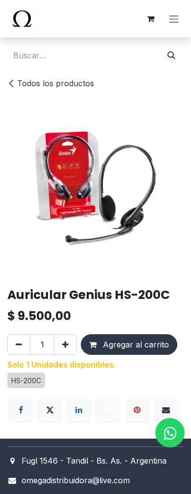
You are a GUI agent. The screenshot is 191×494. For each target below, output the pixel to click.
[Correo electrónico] (166, 409)
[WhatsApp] (107, 409)
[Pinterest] (137, 409)
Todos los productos (55, 83)
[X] (50, 409)
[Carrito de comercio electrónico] (150, 18)
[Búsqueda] (171, 55)
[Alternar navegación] (174, 18)
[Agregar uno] (65, 344)
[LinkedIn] (79, 409)
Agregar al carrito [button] (134, 344)
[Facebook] (20, 409)
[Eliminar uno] (18, 344)
